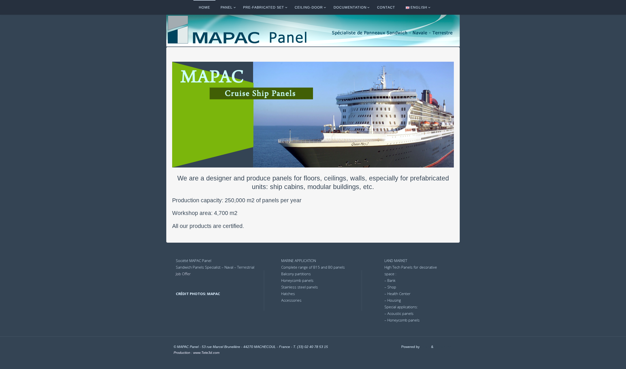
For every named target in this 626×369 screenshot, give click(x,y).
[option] (313, 114)
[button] (184, 114)
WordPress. (443, 347)
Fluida (425, 347)
